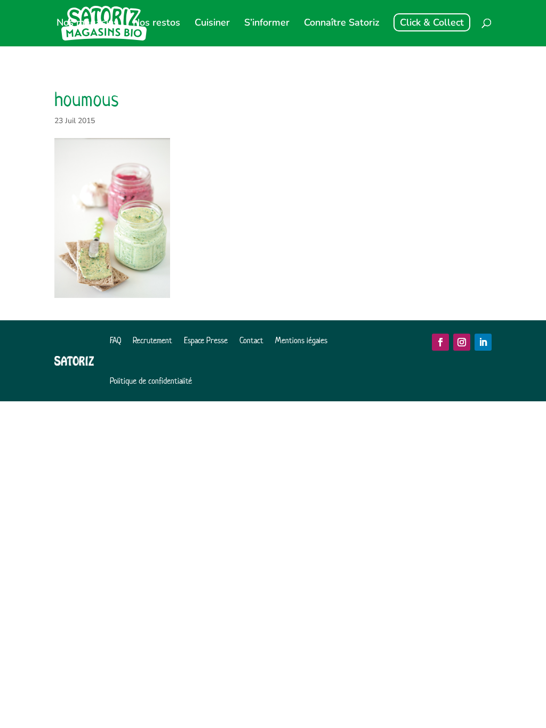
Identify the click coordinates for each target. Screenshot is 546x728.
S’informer (267, 24)
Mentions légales (301, 340)
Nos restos (156, 24)
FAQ (115, 340)
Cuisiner (212, 24)
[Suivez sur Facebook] (440, 342)
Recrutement (152, 340)
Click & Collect (432, 22)
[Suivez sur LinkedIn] (483, 342)
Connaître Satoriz (341, 24)
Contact (251, 340)
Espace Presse (206, 340)
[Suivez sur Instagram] (461, 342)
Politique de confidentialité (151, 380)
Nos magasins (87, 24)
